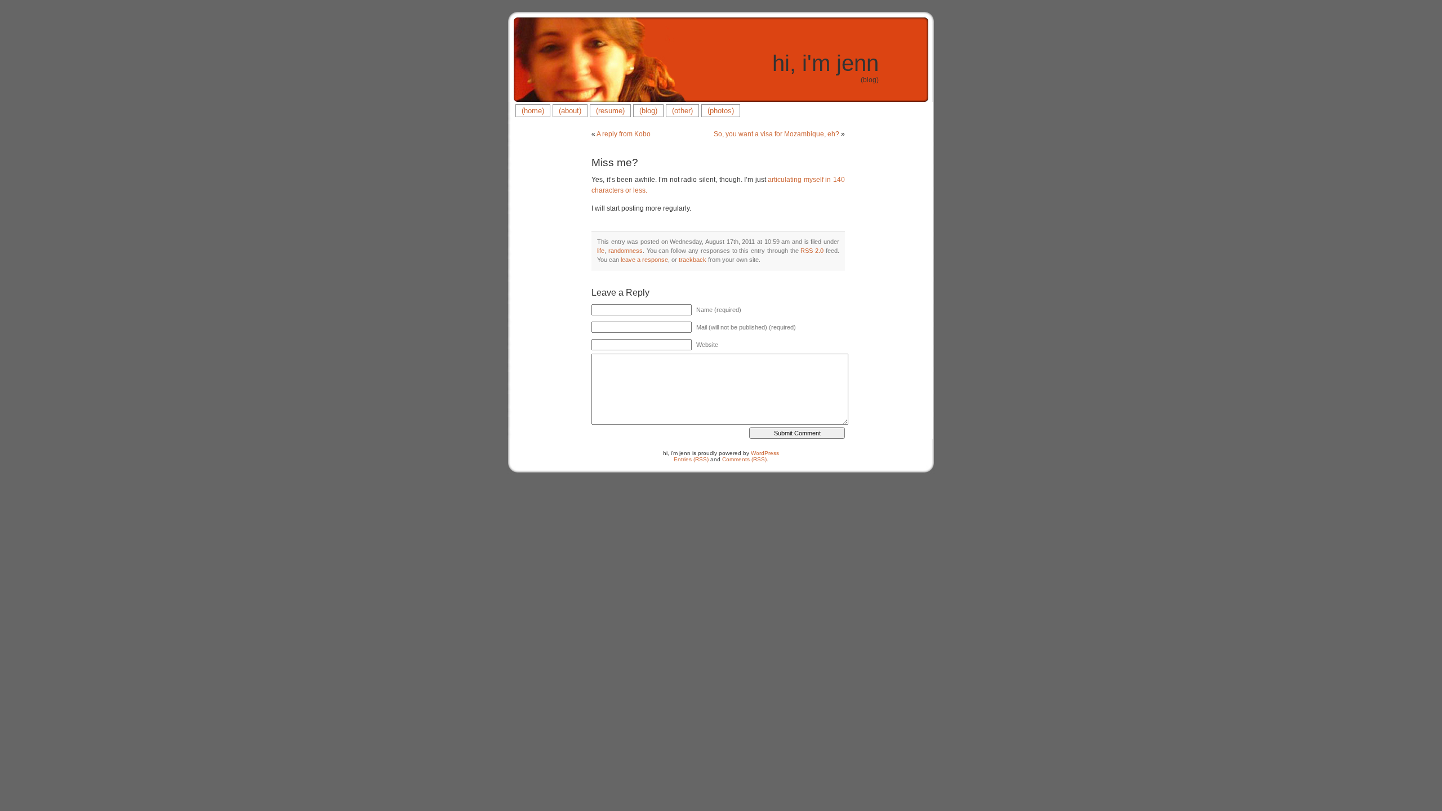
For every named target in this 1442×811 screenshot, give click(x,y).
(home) (533, 110)
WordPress (765, 453)
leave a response (644, 259)
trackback (692, 259)
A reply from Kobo (624, 134)
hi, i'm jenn (825, 63)
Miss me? (614, 162)
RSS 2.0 (812, 250)
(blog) (648, 110)
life (600, 250)
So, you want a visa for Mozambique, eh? (776, 134)
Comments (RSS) (744, 459)
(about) (570, 110)
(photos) (720, 110)
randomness (625, 250)
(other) (682, 110)
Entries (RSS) (691, 459)
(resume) (610, 110)
